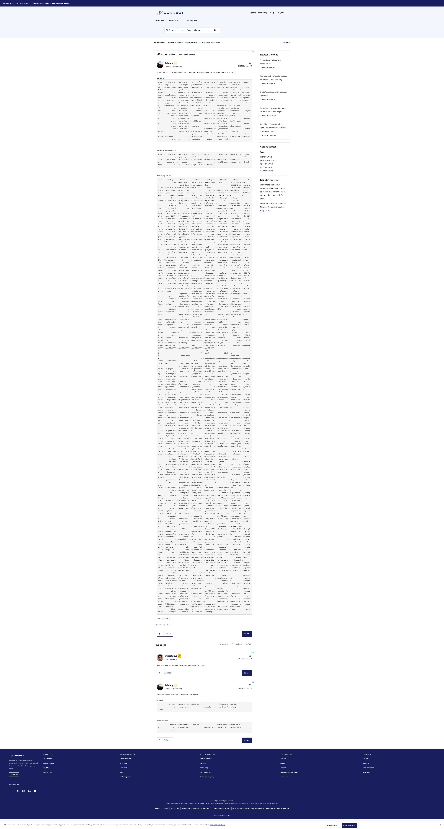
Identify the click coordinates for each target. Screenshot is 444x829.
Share (169, 625)
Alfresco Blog (265, 68)
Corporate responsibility (289, 772)
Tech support (367, 772)
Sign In (281, 12)
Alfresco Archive (191, 42)
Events (365, 759)
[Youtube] (35, 791)
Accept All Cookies (349, 825)
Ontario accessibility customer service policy (248, 808)
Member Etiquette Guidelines (273, 207)
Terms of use (174, 808)
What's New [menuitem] (159, 20)
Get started (38, 3)
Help (272, 12)
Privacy (157, 808)
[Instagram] (23, 791)
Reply (246, 633)
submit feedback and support (57, 3)
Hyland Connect (159, 42)
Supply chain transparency (221, 808)
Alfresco (180, 42)
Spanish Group (266, 163)
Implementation (206, 759)
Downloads (123, 768)
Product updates (125, 777)
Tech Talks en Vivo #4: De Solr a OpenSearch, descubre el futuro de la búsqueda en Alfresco (273, 128)
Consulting (204, 768)
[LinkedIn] (29, 791)
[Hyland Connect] (170, 12)
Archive (166, 619)
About (282, 763)
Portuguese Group (268, 160)
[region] (222, 825)
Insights (46, 768)
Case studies (47, 759)
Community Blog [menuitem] (190, 20)
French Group (266, 156)
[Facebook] (12, 791)
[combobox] (202, 30)
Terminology (123, 763)
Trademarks (205, 808)
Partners (283, 768)
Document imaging (206, 777)
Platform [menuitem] (172, 20)
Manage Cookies (332, 825)
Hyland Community (258, 12)
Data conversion (205, 772)
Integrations (47, 772)
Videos (121, 772)
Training (366, 763)
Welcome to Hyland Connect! (273, 203)
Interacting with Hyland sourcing (277, 808)
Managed (203, 763)
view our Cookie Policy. (217, 825)
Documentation (368, 768)
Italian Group (266, 167)
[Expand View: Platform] (178, 20)
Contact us (14, 774)
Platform (171, 42)
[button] (159, 633)
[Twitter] (17, 791)
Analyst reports (48, 763)
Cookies (165, 808)
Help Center (265, 210)
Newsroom (284, 777)
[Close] (440, 824)
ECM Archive (162, 625)
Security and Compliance (190, 808)
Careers (283, 759)
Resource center (125, 759)
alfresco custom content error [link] (209, 42)
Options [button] (285, 42)
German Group (266, 170)
